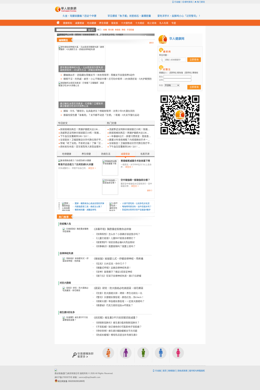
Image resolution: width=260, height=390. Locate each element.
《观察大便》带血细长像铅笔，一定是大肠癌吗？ (120, 301)
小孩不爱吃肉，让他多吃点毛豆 (136, 203)
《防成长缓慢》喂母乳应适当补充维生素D (116, 335)
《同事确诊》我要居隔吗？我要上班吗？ (115, 246)
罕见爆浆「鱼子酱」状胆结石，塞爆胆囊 (129, 16)
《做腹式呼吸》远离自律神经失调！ (113, 267)
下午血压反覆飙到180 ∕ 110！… (75, 136)
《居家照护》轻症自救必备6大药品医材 (115, 242)
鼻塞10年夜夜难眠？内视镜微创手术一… (129, 139)
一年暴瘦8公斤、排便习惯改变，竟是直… (130, 136)
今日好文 (63, 123)
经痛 (105, 30)
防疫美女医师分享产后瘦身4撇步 (136, 210)
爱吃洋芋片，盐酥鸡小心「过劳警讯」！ (179, 16)
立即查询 (194, 59)
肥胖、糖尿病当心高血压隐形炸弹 (89, 203)
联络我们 (172, 371)
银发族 (126, 355)
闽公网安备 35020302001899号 (71, 381)
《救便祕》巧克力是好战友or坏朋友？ (114, 305)
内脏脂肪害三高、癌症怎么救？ (88, 206)
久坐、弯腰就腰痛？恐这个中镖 (79, 16)
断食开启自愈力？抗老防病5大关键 (75, 164)
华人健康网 (67, 9)
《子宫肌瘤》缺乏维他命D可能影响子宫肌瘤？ (118, 326)
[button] (64, 35)
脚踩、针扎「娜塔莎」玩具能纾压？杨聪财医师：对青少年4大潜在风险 (99, 111)
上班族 (108, 355)
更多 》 (150, 191)
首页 (165, 371)
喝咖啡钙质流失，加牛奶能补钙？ (137, 206)
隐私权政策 (182, 371)
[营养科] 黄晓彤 (191, 73)
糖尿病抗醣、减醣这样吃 (85, 210)
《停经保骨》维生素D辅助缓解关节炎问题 (116, 330)
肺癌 (123, 30)
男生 (161, 355)
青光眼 (111, 30)
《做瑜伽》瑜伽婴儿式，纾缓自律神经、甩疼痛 (118, 258)
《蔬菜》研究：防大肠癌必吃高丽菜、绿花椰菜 (118, 288)
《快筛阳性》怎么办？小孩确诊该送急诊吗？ (117, 234)
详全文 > (92, 168)
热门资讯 (201, 2)
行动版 (177, 2)
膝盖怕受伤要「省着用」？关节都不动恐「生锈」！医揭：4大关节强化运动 (101, 115)
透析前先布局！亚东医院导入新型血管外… (81, 146)
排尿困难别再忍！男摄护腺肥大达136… (80, 129)
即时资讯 (188, 2)
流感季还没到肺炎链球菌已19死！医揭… (80, 132)
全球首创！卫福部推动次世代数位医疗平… (81, 139)
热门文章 (111, 123)
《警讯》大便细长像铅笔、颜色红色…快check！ (119, 297)
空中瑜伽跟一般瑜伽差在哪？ (135, 179)
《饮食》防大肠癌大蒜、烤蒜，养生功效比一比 (118, 293)
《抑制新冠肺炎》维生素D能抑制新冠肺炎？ (117, 322)
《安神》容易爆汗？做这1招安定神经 (113, 271)
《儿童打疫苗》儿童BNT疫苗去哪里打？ (115, 238)
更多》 (152, 43)
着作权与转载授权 (197, 371)
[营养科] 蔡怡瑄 (176, 73)
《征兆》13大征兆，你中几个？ (111, 263)
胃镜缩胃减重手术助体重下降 (135, 160)
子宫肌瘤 (130, 30)
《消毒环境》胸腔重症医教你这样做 (112, 229)
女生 (178, 355)
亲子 (143, 355)
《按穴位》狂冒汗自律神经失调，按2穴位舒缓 (118, 276)
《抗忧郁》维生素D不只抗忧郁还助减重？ (115, 317)
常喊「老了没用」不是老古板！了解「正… (81, 143)
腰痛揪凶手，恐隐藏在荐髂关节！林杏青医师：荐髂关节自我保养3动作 (99, 75)
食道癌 (117, 30)
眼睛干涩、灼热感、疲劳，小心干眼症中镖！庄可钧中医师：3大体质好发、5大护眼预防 (107, 79)
